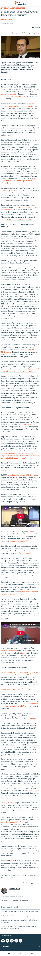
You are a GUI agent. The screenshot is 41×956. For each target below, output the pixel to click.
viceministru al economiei (15, 97)
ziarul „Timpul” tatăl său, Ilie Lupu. (19, 219)
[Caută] (32, 953)
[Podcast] (20, 953)
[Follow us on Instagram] (12, 941)
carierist (4, 651)
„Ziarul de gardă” (7, 191)
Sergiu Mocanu (30, 718)
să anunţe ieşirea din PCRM (20, 541)
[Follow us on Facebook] (3, 941)
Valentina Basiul (6, 19)
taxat (23, 653)
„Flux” (20, 553)
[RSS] (16, 941)
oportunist (14, 651)
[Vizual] (9, 953)
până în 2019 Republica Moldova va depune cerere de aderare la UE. (19, 181)
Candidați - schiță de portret (13, 8)
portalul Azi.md (29, 424)
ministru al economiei (9, 94)
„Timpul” (27, 553)
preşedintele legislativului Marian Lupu (22, 475)
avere (12, 861)
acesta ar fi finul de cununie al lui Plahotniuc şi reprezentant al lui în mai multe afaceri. (20, 687)
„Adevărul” (10, 803)
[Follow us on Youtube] (7, 941)
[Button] (36, 27)
